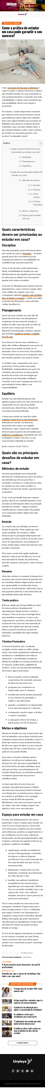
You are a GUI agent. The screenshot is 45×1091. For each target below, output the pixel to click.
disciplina (27, 253)
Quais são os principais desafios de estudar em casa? (27, 174)
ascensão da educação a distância (23, 87)
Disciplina (26, 157)
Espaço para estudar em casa (31, 217)
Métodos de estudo (31, 180)
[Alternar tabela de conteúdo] (40, 143)
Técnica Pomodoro (38, 203)
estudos (27, 957)
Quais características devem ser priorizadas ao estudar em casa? (26, 150)
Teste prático (36, 195)
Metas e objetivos (30, 211)
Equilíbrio (26, 165)
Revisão (36, 185)
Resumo (36, 189)
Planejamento (28, 161)
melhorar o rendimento (12, 434)
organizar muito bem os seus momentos (20, 419)
